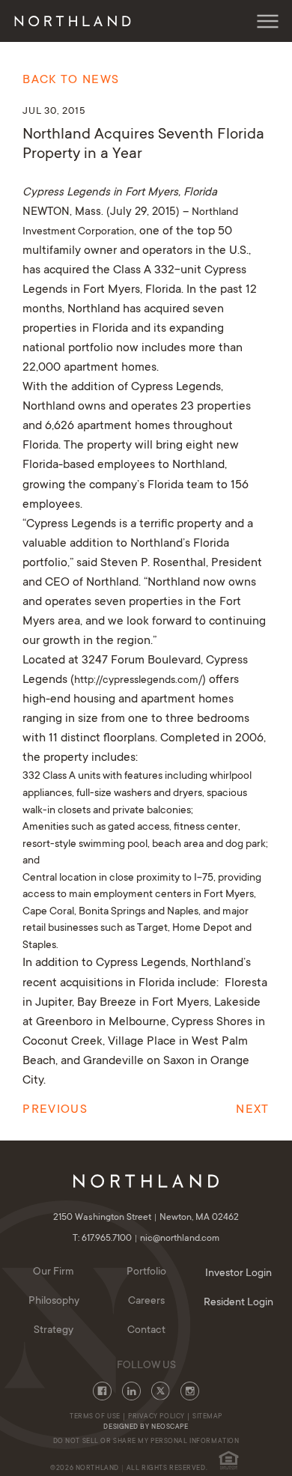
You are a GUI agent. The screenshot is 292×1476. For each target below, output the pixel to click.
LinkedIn (131, 1391)
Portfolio (146, 1272)
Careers (146, 1302)
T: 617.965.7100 (103, 1238)
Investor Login (238, 1274)
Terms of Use (95, 1417)
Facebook (102, 1391)
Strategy (53, 1331)
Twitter (160, 1391)
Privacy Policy (156, 1417)
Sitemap (207, 1417)
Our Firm (53, 1272)
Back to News (70, 80)
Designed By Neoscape (145, 1427)
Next (252, 1110)
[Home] (75, 21)
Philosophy (53, 1302)
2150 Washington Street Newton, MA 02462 (146, 1217)
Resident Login (238, 1303)
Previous (55, 1110)
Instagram (189, 1391)
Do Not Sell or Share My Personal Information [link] (146, 1441)
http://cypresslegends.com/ (138, 681)
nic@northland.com (179, 1238)
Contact (146, 1331)
